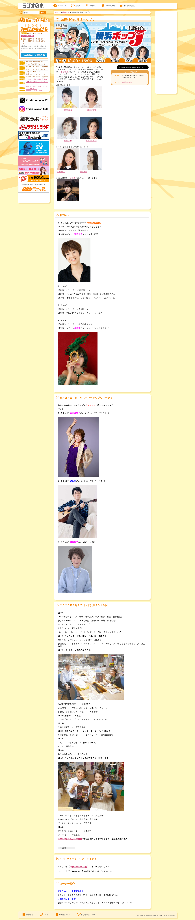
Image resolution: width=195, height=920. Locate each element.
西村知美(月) (68, 110)
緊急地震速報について (88, 915)
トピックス (62, 6)
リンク (46, 915)
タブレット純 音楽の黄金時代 (37, 79)
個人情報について (64, 915)
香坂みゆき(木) (91, 141)
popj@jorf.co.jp (127, 82)
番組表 (77, 6)
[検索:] (29, 12)
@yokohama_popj (78, 866)
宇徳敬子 (73, 178)
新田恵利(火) (91, 110)
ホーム (57, 12)
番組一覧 (92, 6)
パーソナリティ (110, 6)
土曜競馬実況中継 (27, 36)
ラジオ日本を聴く (129, 6)
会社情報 (29, 915)
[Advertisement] (33, 197)
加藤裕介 (64, 72)
